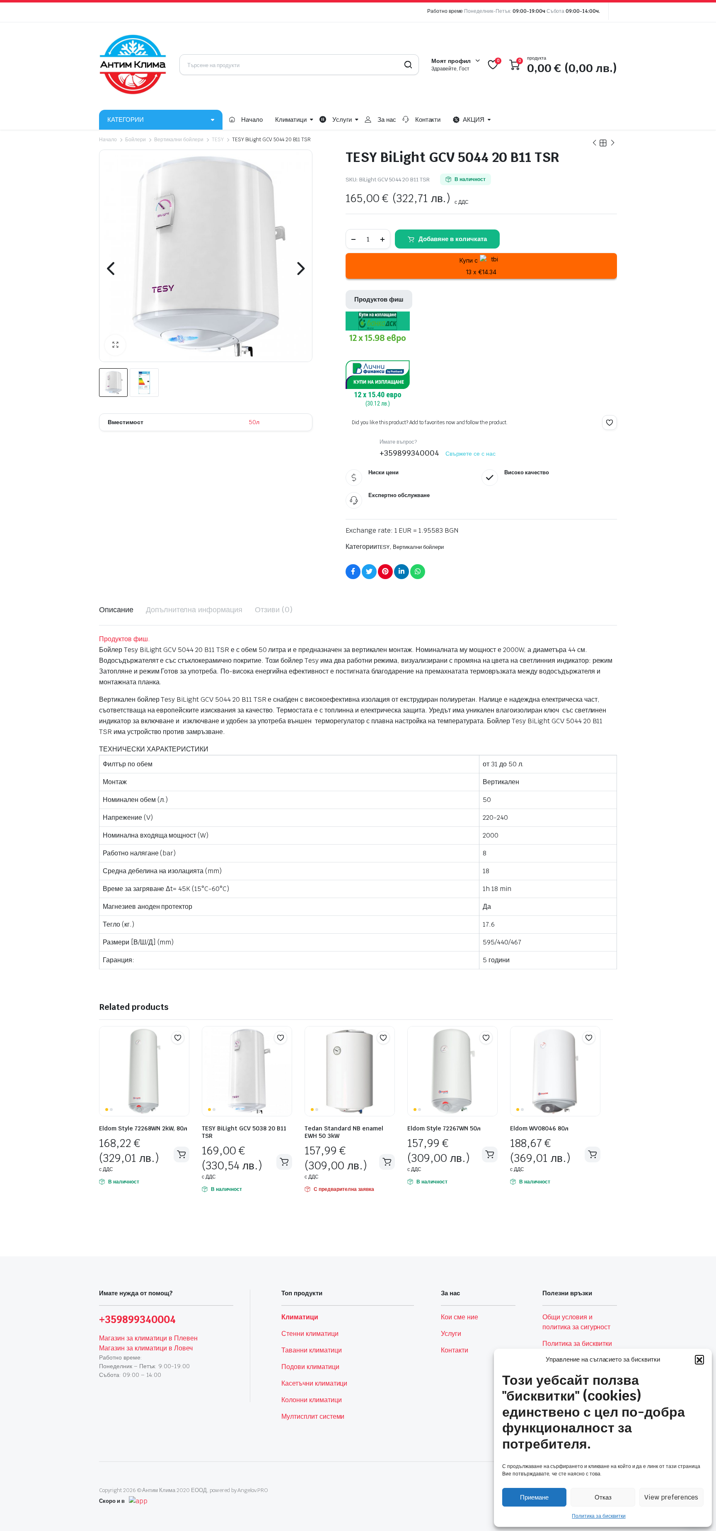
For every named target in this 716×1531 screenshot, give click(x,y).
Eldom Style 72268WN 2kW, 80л (143, 1128)
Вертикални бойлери (178, 139)
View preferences (671, 1497)
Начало (252, 119)
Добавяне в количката (452, 239)
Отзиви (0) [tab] (274, 609)
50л (254, 422)
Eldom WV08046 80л (539, 1128)
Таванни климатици (311, 1350)
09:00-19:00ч (529, 11)
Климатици (291, 119)
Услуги (342, 119)
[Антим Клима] (133, 65)
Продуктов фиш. (124, 639)
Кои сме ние (459, 1317)
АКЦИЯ (473, 119)
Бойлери (135, 139)
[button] (699, 1359)
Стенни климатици (310, 1333)
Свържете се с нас (470, 453)
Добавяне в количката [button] (181, 1154)
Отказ (603, 1497)
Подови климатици (310, 1366)
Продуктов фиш (379, 299)
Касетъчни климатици (314, 1383)
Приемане (534, 1497)
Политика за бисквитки (598, 1516)
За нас (386, 119)
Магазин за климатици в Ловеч (146, 1348)
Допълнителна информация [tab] (194, 609)
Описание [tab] (116, 609)
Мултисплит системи (312, 1416)
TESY (218, 139)
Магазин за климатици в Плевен (148, 1338)
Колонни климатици (311, 1400)
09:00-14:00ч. (583, 11)
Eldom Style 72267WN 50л (444, 1128)
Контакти (428, 119)
